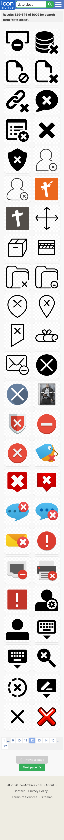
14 (46, 740)
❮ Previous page (32, 759)
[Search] (50, 4)
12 (32, 740)
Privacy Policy (38, 791)
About (50, 785)
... (8, 740)
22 (5, 746)
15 (53, 740)
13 (39, 740)
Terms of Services (24, 797)
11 (25, 740)
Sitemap (46, 797)
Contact (19, 791)
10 (19, 740)
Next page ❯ (32, 767)
